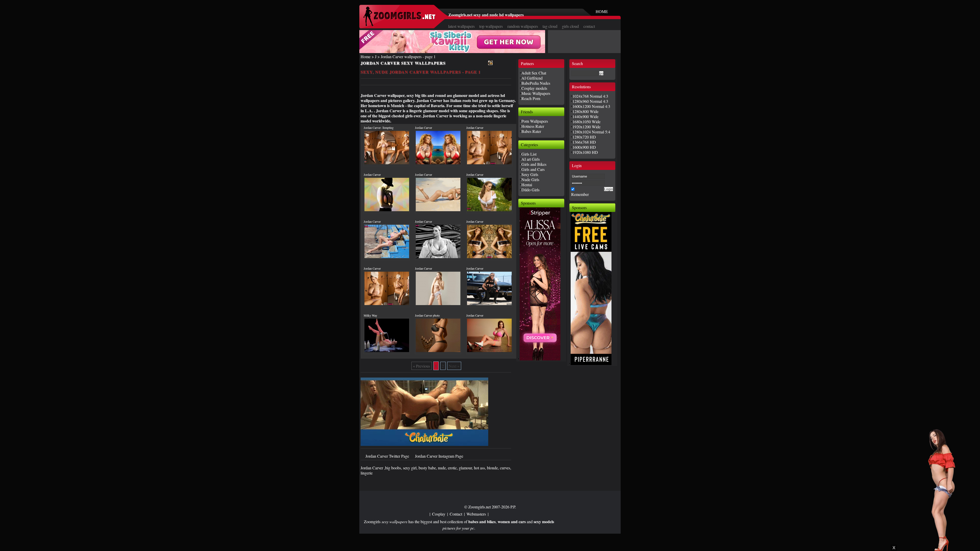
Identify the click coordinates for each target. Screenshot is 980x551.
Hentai (526, 184)
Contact (456, 514)
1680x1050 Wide (586, 121)
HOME (602, 11)
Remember (580, 194)
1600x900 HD (584, 147)
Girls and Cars (533, 169)
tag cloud (550, 26)
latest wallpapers (461, 26)
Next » (454, 366)
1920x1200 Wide (586, 126)
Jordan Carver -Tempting (379, 128)
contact (589, 26)
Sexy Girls (529, 174)
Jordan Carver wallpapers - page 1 (408, 56)
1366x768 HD (584, 142)
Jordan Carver (423, 128)
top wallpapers (491, 26)
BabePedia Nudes (535, 83)
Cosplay (438, 514)
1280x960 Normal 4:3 (590, 101)
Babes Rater (531, 131)
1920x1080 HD (585, 152)
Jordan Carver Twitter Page (387, 456)
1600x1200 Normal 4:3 (591, 106)
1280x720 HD (584, 137)
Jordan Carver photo (427, 315)
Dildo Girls (530, 189)
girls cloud (570, 26)
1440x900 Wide (585, 116)
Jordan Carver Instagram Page (439, 456)
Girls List (528, 154)
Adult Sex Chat (533, 73)
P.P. (513, 506)
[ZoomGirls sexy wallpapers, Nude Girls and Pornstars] (399, 25)
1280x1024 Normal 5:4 (591, 131)
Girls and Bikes (533, 164)
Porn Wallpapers (534, 121)
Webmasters (476, 514)
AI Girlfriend (532, 78)
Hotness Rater (532, 126)
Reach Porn (530, 98)
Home (366, 56)
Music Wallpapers (535, 93)
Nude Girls (530, 179)
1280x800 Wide (585, 111)
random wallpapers (522, 26)
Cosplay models (534, 88)
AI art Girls (530, 159)
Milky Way (370, 315)
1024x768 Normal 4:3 (590, 96)
